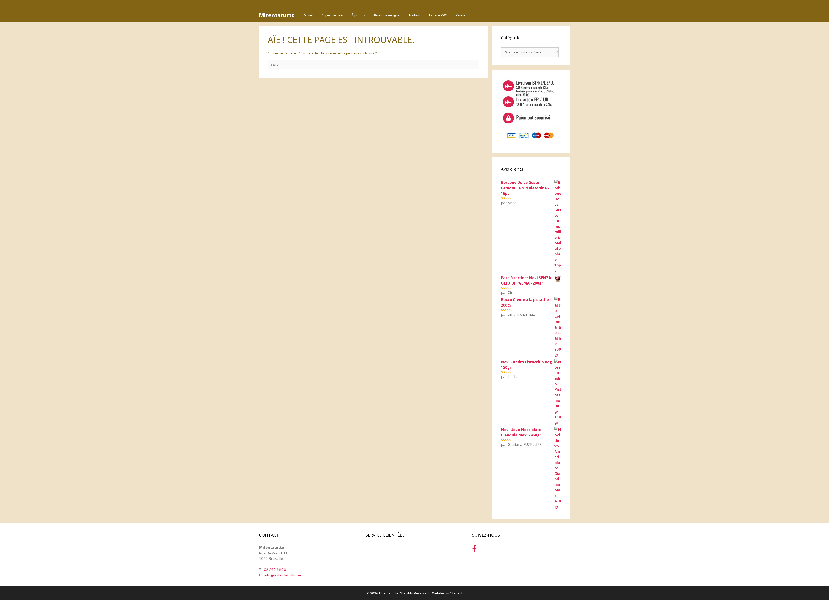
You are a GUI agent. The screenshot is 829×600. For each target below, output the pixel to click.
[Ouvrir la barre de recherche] (552, 15)
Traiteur (414, 15)
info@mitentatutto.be (282, 575)
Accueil (308, 15)
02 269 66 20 (275, 569)
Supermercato (332, 15)
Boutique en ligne (387, 15)
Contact (462, 15)
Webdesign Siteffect (447, 593)
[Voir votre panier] (564, 15)
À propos (358, 15)
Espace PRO (438, 15)
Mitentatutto (277, 15)
